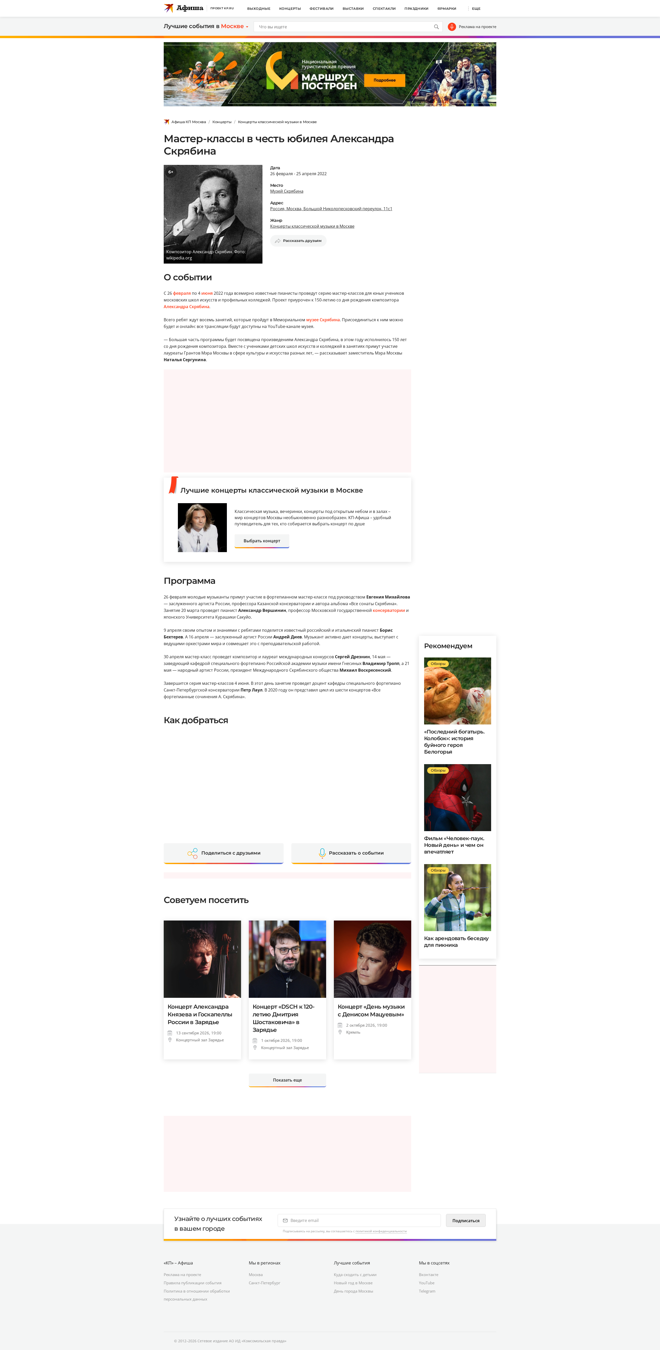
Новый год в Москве (353, 1282)
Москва (256, 1274)
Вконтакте (428, 1274)
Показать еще (287, 1080)
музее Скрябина (323, 320)
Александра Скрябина (186, 306)
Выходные (258, 8)
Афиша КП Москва (188, 122)
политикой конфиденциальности (381, 1231)
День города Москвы (353, 1291)
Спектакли (384, 8)
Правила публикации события (192, 1282)
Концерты (290, 8)
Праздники (417, 8)
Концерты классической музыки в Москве (277, 122)
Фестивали (322, 8)
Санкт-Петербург (264, 1282)
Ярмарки (447, 8)
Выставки (353, 8)
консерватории (389, 610)
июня (207, 293)
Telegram (427, 1291)
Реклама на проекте (477, 26)
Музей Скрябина (286, 191)
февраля (182, 293)
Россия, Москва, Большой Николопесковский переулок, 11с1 (331, 209)
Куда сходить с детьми (355, 1274)
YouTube (426, 1282)
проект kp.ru (222, 8)
